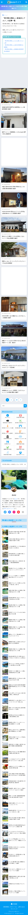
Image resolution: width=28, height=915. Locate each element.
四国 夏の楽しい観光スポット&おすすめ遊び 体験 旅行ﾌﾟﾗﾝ (14, 7)
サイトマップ (14, 908)
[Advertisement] (14, 74)
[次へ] (20, 400)
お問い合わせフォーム (8, 508)
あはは (15, 498)
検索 (25, 405)
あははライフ (15, 2)
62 (17, 400)
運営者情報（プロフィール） (10, 906)
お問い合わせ (21, 906)
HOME (14, 904)
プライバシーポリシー (13, 911)
